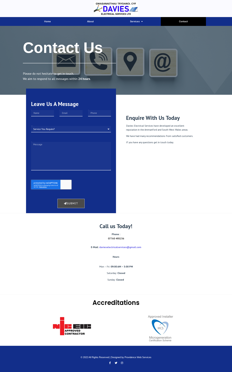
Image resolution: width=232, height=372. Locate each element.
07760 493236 (116, 238)
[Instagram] (122, 363)
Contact (183, 21)
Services (135, 21)
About (90, 21)
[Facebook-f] (110, 363)
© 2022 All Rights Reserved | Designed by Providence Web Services (116, 357)
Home (47, 21)
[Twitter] (116, 363)
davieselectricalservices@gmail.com (120, 247)
